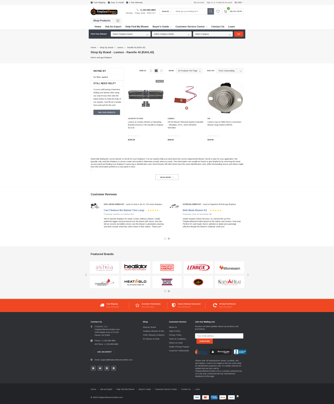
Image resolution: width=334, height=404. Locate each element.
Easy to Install (117, 2)
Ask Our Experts (106, 112)
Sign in (210, 2)
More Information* (112, 307)
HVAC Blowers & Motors (154, 335)
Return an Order (176, 343)
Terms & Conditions (177, 339)
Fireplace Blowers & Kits (153, 331)
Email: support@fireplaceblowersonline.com (114, 360)
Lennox (120, 47)
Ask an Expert (106, 389)
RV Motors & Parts (151, 339)
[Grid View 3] (156, 70)
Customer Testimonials (179, 350)
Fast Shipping (99, 2)
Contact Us (186, 389)
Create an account (224, 2)
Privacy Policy (175, 335)
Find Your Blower (99, 34)
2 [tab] (169, 239)
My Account (199, 2)
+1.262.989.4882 (147, 10)
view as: (142, 71)
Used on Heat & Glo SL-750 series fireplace (144, 204)
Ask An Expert (104, 352)
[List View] (151, 70)
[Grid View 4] (161, 70)
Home (93, 47)
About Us (173, 327)
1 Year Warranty (136, 2)
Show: (171, 71)
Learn (197, 389)
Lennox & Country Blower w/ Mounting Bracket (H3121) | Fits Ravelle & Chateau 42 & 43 (145, 125)
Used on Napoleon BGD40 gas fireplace (219, 204)
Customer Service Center (190, 26)
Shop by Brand (106, 47)
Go (238, 34)
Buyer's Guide (161, 26)
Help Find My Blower (125, 389)
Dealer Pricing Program (179, 347)
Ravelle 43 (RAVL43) (136, 47)
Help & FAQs (174, 331)
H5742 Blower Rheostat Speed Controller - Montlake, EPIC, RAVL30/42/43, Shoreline (185, 125)
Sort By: (211, 71)
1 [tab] (165, 239)
